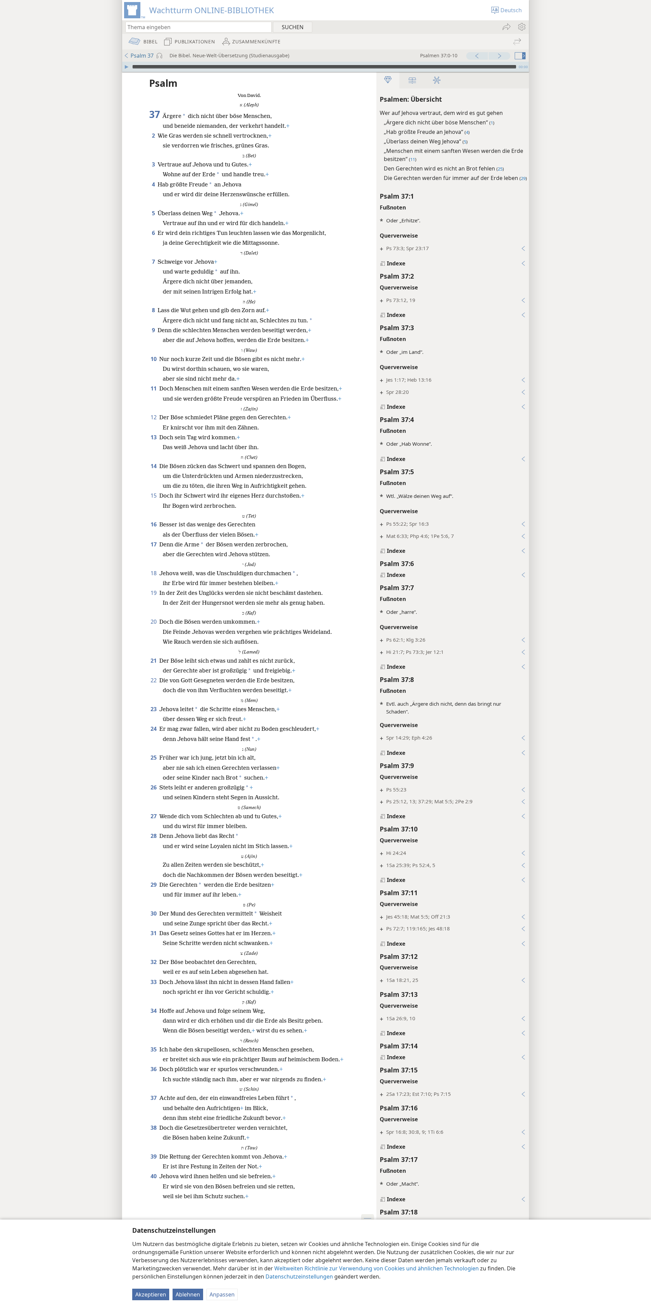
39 (154, 1156)
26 (154, 787)
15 (154, 495)
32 (154, 962)
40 (154, 1176)
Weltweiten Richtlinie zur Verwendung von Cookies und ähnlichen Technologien (376, 1268)
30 (154, 913)
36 (154, 1069)
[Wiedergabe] (126, 66)
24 (154, 728)
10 (154, 359)
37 (154, 1098)
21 (154, 660)
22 (154, 680)
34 (154, 1010)
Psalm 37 (142, 55)
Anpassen (222, 1294)
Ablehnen (188, 1294)
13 (154, 437)
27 (154, 816)
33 (154, 982)
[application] (325, 67)
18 (154, 573)
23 (154, 709)
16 (154, 524)
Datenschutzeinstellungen (299, 1276)
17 (154, 544)
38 (154, 1127)
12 (154, 417)
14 (154, 466)
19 (154, 593)
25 (154, 757)
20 (154, 621)
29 (154, 884)
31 (154, 933)
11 (154, 388)
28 (154, 836)
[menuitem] (521, 26)
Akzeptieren (150, 1294)
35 (154, 1049)
